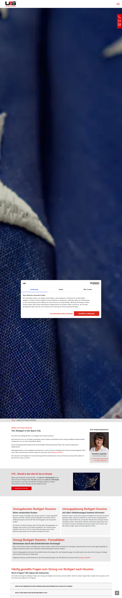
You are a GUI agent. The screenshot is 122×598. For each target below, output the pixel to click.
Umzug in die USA (56, 452)
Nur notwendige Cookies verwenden (61, 313)
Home (13, 420)
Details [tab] (61, 289)
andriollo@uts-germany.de (100, 458)
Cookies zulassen (87, 313)
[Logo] (11, 4)
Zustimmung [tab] (34, 289)
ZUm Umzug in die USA (21, 488)
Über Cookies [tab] (88, 289)
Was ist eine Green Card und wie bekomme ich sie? (31, 592)
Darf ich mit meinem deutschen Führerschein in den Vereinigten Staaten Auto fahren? (43, 586)
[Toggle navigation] (118, 3)
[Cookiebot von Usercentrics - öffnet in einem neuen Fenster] (91, 283)
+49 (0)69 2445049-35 (100, 461)
